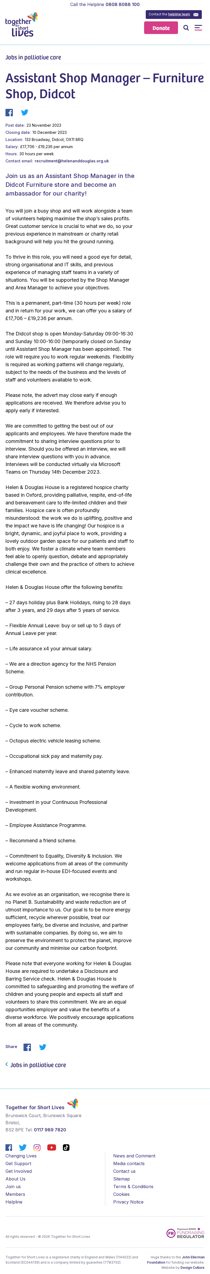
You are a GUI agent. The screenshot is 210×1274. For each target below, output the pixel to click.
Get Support (18, 1163)
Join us (13, 1186)
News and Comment (134, 1156)
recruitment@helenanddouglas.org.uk (72, 161)
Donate (161, 28)
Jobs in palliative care (33, 57)
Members (15, 1194)
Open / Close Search (186, 27)
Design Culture (192, 1267)
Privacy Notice (128, 1202)
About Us (15, 1179)
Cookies (121, 1194)
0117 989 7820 (50, 1129)
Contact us (124, 1171)
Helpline (13, 1202)
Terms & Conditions (133, 1186)
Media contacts (129, 1163)
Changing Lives (21, 1156)
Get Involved (18, 1171)
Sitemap (121, 1179)
